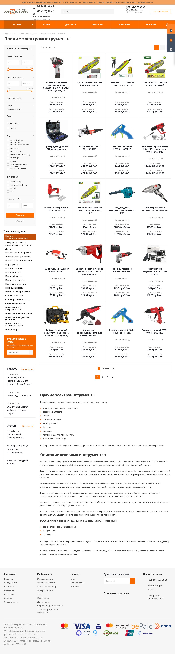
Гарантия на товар (46, 586)
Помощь (75, 574)
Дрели (8, 248)
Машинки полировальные (19, 260)
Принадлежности (14, 287)
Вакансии (9, 586)
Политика (9, 594)
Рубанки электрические (17, 291)
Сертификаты (11, 601)
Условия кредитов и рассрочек (47, 610)
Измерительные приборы (18, 252)
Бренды (75, 586)
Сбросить (20, 221)
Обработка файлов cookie (50, 605)
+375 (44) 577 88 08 (135, 7)
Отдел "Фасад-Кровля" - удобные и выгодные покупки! (18, 410)
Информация (44, 574)
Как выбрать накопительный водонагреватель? (15, 434)
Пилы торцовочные (15, 280)
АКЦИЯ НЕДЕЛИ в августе (19, 395)
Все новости (27, 369)
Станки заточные (14, 295)
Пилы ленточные (14, 268)
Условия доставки (46, 582)
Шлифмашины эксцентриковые (14, 324)
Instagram (120, 599)
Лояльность (43, 601)
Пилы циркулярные (15, 283)
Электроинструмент (15, 231)
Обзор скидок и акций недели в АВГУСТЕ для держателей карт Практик (19, 380)
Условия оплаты (45, 578)
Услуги (40, 594)
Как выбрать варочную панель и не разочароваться (17, 448)
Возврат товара (45, 590)
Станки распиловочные (17, 299)
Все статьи (27, 426)
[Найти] (111, 11)
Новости (8, 578)
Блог (73, 578)
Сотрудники (10, 582)
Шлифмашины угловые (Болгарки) (17, 318)
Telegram (127, 599)
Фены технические (15, 303)
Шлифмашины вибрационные (13, 308)
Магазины (9, 590)
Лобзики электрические (17, 256)
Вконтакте (106, 599)
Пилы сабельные (14, 276)
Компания (10, 574)
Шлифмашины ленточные (18, 313)
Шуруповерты (12, 329)
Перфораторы (12, 264)
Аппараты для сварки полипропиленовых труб (18, 243)
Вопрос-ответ (78, 582)
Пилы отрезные (13, 272)
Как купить (43, 598)
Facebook (113, 599)
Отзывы (8, 598)
